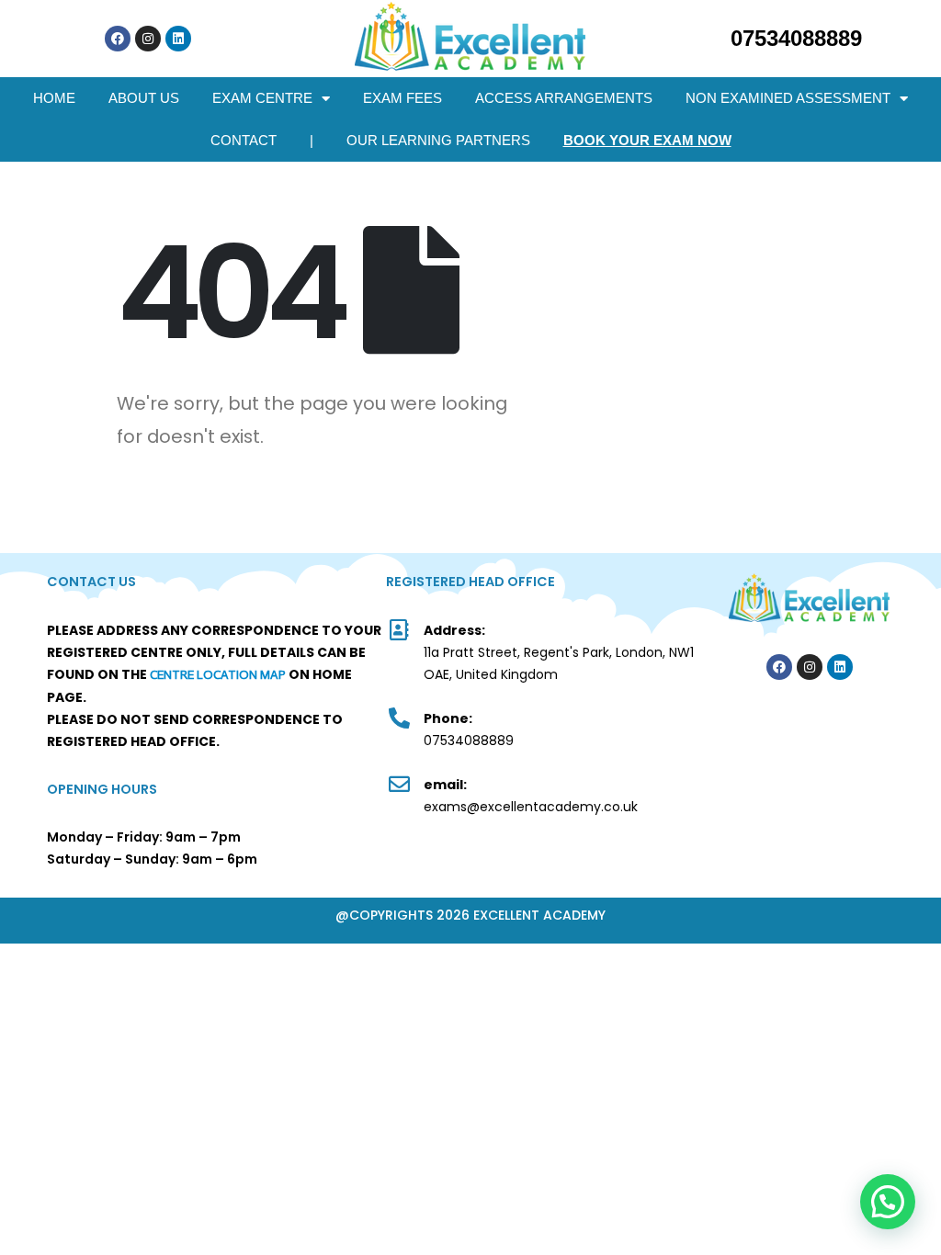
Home (54, 98)
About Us (143, 98)
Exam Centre (262, 98)
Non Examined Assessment (788, 98)
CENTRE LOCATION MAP (218, 675)
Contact (243, 140)
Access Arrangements (563, 98)
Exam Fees (402, 98)
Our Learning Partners (438, 140)
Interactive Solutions (775, 718)
